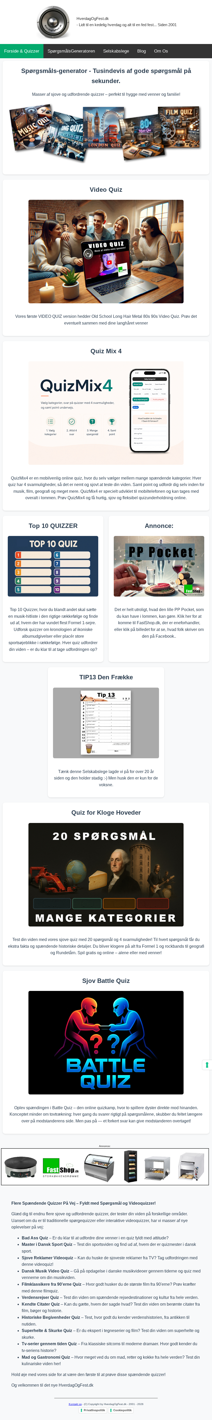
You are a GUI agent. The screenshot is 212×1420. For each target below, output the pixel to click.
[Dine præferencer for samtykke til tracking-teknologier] (207, 1065)
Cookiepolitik (122, 1410)
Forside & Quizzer (21, 51)
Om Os (161, 51)
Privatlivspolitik (94, 1410)
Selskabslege (116, 51)
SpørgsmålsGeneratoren (71, 51)
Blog (141, 51)
